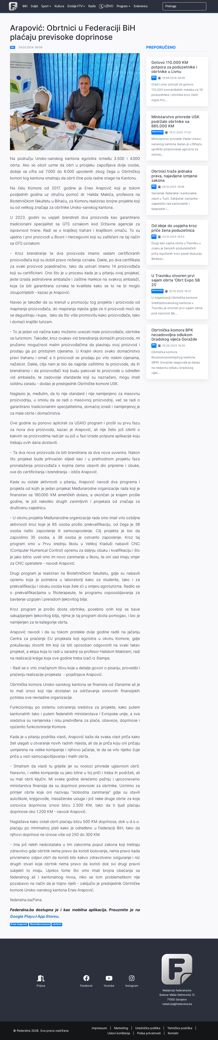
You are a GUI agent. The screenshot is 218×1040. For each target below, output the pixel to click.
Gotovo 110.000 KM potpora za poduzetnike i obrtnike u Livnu (174, 67)
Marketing (121, 1028)
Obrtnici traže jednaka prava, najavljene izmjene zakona (174, 176)
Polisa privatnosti (149, 1033)
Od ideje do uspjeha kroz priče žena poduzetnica (174, 228)
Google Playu (22, 916)
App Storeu (47, 916)
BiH (12, 47)
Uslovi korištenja (119, 1033)
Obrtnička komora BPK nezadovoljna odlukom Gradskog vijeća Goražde (174, 334)
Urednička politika (148, 1028)
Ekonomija (157, 131)
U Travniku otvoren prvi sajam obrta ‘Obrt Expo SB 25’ (175, 280)
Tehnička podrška (180, 1028)
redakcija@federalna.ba (177, 1004)
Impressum (100, 1028)
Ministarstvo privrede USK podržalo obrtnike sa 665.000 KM (175, 121)
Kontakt (173, 1033)
